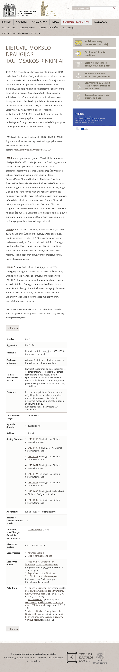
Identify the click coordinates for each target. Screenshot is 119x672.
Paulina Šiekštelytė (37, 587)
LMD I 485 (33, 491)
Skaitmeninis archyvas (76, 21)
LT (63, 9)
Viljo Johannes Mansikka (40, 555)
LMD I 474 (33, 473)
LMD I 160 (33, 439)
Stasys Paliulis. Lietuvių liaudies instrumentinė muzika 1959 (98, 85)
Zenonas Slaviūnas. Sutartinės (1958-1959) (97, 75)
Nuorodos (8, 27)
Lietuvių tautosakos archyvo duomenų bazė (98, 64)
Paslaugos (100, 21)
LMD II (9, 229)
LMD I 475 (33, 482)
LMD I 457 (33, 465)
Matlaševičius (35, 599)
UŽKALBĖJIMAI (35, 529)
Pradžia (6, 21)
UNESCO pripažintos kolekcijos (57, 27)
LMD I (9, 158)
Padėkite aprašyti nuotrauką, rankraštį (96, 43)
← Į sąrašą (12, 328)
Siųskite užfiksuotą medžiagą (95, 53)
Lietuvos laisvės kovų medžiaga (21, 33)
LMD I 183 (33, 456)
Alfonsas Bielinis (36, 552)
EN (68, 9)
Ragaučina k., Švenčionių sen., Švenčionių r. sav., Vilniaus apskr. (41, 575)
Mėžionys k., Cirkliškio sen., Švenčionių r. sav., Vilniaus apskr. (41, 563)
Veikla (55, 21)
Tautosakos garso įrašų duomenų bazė (97, 96)
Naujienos (22, 21)
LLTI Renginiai (27, 27)
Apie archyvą (39, 21)
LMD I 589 (33, 499)
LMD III (9, 267)
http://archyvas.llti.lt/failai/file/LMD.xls (33, 149)
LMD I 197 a (34, 447)
